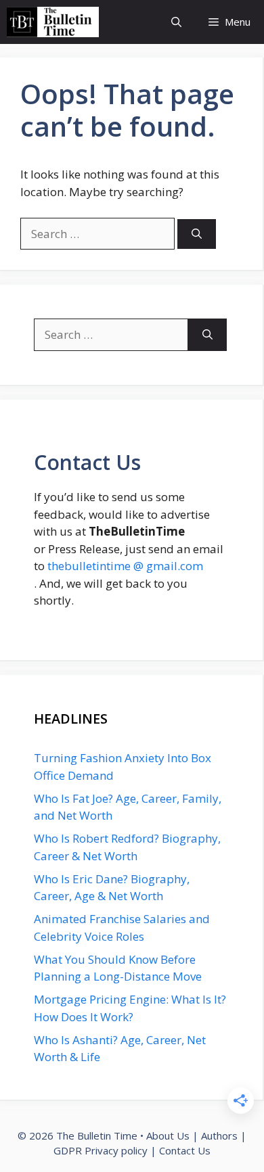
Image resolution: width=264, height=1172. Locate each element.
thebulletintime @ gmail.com (125, 565)
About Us (168, 1135)
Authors (219, 1135)
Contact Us (185, 1150)
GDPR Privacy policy (100, 1150)
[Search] (196, 234)
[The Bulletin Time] (53, 22)
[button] (176, 22)
